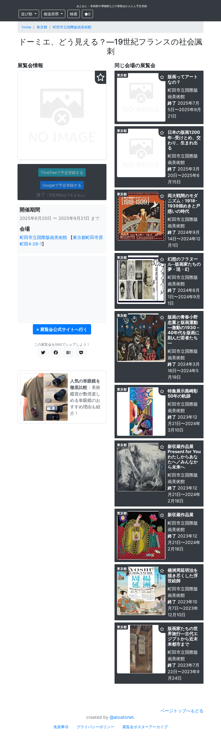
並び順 (27, 14)
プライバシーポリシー (95, 726)
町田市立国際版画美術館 (72, 27)
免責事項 (60, 726)
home (26, 27)
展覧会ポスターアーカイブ (145, 726)
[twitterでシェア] (43, 352)
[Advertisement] (62, 289)
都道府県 (52, 14)
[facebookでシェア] (55, 352)
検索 (73, 14)
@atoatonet (122, 717)
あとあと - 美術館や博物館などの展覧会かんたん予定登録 (112, 6)
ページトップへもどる (181, 710)
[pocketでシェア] (81, 352)
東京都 (42, 27)
